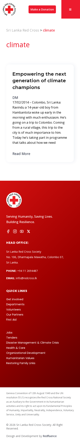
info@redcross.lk (26, 278)
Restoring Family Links (20, 363)
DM (15, 97)
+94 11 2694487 (27, 271)
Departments (15, 304)
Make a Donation (42, 9)
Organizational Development (25, 353)
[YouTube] (22, 231)
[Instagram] (15, 231)
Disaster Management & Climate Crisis (32, 343)
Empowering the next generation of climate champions (39, 80)
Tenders (11, 338)
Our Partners (14, 315)
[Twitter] (28, 231)
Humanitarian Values (20, 358)
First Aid (11, 320)
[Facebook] (8, 231)
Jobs (9, 332)
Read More (21, 153)
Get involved (14, 299)
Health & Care (15, 348)
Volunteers (13, 309)
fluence (50, 436)
